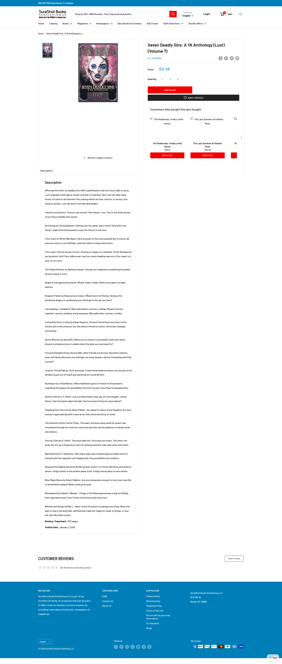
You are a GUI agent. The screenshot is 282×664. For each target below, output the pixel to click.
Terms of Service (154, 610)
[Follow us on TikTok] (144, 647)
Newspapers (102, 23)
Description (46, 170)
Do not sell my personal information (158, 617)
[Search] (173, 14)
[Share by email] (237, 58)
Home (41, 23)
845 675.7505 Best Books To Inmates (55, 3)
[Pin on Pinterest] (226, 58)
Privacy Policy (153, 596)
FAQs (104, 596)
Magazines (82, 23)
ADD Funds (152, 23)
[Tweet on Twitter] (232, 58)
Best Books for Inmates (130, 23)
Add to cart (170, 89)
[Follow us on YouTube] (138, 647)
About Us (106, 605)
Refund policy (153, 601)
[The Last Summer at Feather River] (207, 129)
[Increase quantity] (178, 79)
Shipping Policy (154, 605)
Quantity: (152, 79)
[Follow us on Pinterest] (133, 647)
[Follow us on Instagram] (127, 647)
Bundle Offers (196, 23)
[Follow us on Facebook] (116, 647)
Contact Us (107, 601)
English (43, 641)
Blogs (149, 628)
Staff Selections (171, 23)
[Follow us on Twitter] (121, 647)
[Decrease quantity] (162, 79)
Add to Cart (167, 155)
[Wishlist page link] (240, 14)
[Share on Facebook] (220, 58)
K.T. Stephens (154, 58)
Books (65, 23)
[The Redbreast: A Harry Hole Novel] (167, 129)
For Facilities (152, 623)
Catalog (53, 23)
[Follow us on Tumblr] (149, 647)
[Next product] (241, 137)
